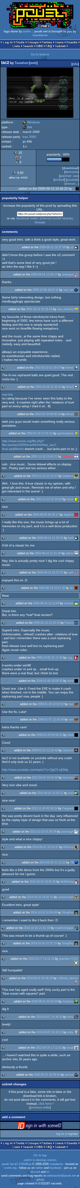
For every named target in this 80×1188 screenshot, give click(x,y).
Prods (20, 42)
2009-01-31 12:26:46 (45, 750)
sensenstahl (66, 897)
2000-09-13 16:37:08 (52, 247)
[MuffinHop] (76, 881)
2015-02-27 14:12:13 (41, 958)
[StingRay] (76, 912)
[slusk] (76, 499)
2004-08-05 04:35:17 (46, 514)
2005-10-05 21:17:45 (49, 657)
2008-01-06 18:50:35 (49, 680)
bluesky (67, 218)
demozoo (71, 172)
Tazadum (21, 63)
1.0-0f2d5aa (23, 1164)
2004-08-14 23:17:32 (52, 588)
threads (40, 222)
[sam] (76, 572)
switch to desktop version (40, 1160)
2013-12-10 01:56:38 (43, 831)
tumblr (57, 218)
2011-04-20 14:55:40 (45, 777)
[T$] (76, 862)
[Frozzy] (76, 622)
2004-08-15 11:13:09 (46, 603)
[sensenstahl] (76, 897)
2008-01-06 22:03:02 (51, 704)
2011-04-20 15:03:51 (50, 793)
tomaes (69, 603)
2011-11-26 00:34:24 (44, 808)
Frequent (68, 808)
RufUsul (68, 847)
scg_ (70, 657)
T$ (72, 862)
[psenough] (76, 831)
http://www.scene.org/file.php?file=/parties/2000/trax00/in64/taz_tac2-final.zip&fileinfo (29, 445)
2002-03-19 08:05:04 (48, 414)
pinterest (46, 218)
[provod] (76, 1074)
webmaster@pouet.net (61, 1175)
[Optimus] (76, 750)
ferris (70, 1016)
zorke (27, 31)
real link (7, 394)
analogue (68, 274)
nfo (75, 64)
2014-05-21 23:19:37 (45, 847)
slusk (70, 499)
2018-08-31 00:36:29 (39, 978)
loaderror (68, 476)
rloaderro (68, 1001)
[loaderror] (76, 476)
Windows (31, 122)
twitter (34, 218)
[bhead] (76, 414)
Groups (33, 42)
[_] (77, 188)
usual (70, 1047)
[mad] (76, 793)
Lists (16, 46)
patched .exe (69, 176)
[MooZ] (76, 386)
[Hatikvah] (76, 456)
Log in (8, 42)
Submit (60, 46)
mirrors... (72, 183)
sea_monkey (65, 309)
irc (48, 1171)
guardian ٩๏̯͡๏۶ (68, 958)
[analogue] (76, 274)
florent (70, 367)
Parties (47, 42)
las (72, 588)
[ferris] (76, 1016)
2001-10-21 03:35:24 (39, 309)
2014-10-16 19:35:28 (42, 881)
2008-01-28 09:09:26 (49, 735)
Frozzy (69, 622)
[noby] (76, 1032)
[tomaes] (76, 603)
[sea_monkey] (76, 309)
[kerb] (76, 537)
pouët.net (8, 1164)
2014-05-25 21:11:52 (52, 862)
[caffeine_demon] (76, 982)
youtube (72, 179)
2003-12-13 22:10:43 (49, 499)
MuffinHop (67, 881)
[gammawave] (76, 433)
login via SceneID (47, 1126)
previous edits (40, 1107)
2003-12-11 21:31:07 (45, 476)
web (33, 63)
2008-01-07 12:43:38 (51, 719)
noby (70, 1032)
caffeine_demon (68, 978)
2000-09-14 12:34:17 (44, 274)
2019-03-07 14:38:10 (49, 1016)
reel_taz (68, 290)
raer (71, 704)
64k (27, 127)
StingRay (68, 912)
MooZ (70, 386)
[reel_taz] (76, 290)
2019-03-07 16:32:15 (49, 1032)
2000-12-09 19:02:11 (45, 290)
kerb (71, 537)
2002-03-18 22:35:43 (48, 386)
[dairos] (76, 553)
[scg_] (76, 657)
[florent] (76, 367)
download (70, 168)
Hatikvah (68, 456)
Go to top (40, 1155)
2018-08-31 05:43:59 (44, 1001)
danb (70, 680)
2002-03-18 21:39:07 (47, 367)
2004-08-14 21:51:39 (48, 553)
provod (69, 1074)
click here (45, 1103)
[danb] (76, 680)
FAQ (49, 46)
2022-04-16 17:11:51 (49, 1047)
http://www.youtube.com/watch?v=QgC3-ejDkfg (35, 769)
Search (28, 46)
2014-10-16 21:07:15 (44, 943)
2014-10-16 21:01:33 (37, 928)
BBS (39, 46)
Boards (71, 42)
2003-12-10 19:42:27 (44, 456)
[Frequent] (76, 808)
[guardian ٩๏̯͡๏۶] (76, 962)
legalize (69, 514)
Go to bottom (40, 54)
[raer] (76, 704)
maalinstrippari (64, 928)
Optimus (68, 750)
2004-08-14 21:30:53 (50, 537)
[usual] (76, 1047)
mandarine (40, 35)
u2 (72, 247)
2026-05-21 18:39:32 (47, 1074)
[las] (76, 588)
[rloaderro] (76, 1001)
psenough (67, 831)
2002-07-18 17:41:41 (39, 433)
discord (35, 1171)
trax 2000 (29, 137)
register (73, 1134)
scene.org (10, 1167)
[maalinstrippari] (76, 928)
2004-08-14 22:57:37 (50, 572)
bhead (70, 414)
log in (60, 1134)
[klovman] (76, 777)
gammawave (65, 433)
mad (71, 793)
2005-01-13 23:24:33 (47, 622)
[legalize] (76, 514)
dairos (70, 553)
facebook (22, 218)
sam (71, 572)
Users (59, 42)
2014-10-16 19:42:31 (40, 897)
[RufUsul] (76, 847)
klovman (68, 777)
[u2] (76, 247)
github (40, 1179)
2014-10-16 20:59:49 (44, 912)
